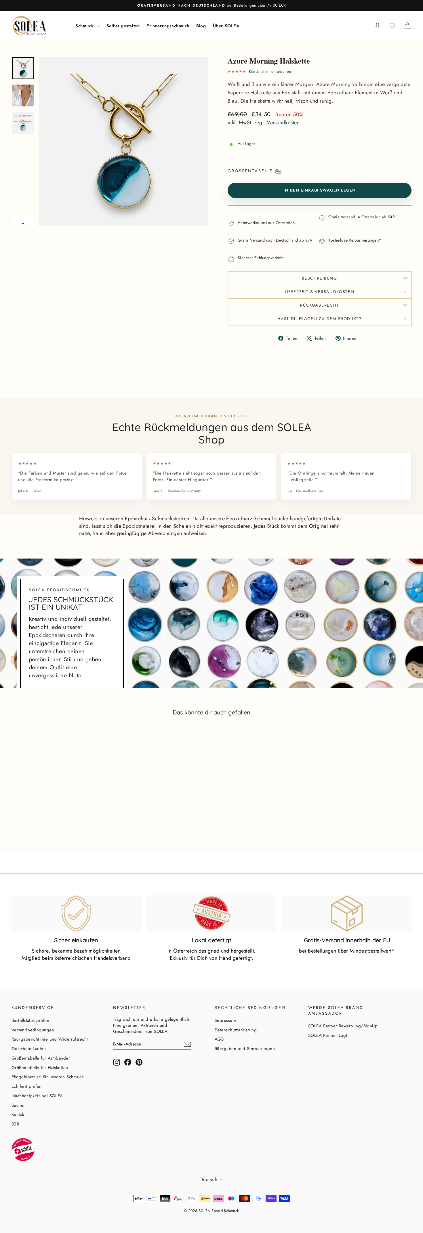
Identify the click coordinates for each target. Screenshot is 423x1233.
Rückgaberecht (319, 305)
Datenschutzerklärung (236, 1030)
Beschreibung (319, 278)
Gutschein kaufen (29, 1048)
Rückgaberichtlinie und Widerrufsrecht (50, 1039)
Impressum (225, 1020)
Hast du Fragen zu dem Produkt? (319, 319)
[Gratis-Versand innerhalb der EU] (346, 913)
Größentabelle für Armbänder (41, 1058)
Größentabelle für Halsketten (40, 1067)
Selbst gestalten (123, 26)
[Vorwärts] (23, 221)
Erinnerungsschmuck (167, 26)
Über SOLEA (226, 26)
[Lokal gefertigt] (211, 913)
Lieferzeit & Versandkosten (320, 292)
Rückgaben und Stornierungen (245, 1048)
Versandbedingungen (33, 1030)
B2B (15, 1124)
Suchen (19, 1105)
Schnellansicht (59, 818)
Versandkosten (283, 122)
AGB (219, 1039)
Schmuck (85, 26)
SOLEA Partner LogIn (329, 1035)
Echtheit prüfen (27, 1086)
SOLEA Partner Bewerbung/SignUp (343, 1026)
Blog (201, 26)
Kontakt (19, 1114)
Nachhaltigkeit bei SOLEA (37, 1096)
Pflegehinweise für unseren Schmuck (48, 1077)
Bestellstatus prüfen (30, 1020)
